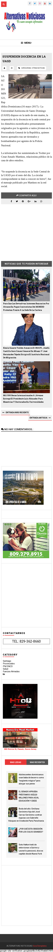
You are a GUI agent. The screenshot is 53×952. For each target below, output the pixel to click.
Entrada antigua (38, 418)
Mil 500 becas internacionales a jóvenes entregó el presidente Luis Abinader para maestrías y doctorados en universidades (23, 398)
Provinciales (9, 663)
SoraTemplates (40, 946)
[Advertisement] (26, 230)
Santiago (7, 661)
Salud (5, 669)
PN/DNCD (8, 666)
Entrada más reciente (17, 412)
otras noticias (38, 68)
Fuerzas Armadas (11, 671)
